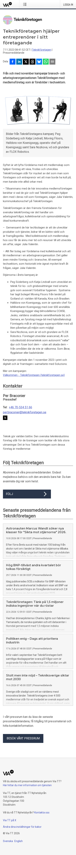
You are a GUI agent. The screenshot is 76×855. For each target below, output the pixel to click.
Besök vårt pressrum (23, 738)
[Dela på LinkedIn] (19, 62)
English (18, 841)
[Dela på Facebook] (12, 62)
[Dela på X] (26, 62)
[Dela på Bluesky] (39, 62)
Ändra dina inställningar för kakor (22, 826)
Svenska (8, 841)
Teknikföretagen (41, 49)
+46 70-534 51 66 (20, 407)
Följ (9, 494)
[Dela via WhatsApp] (46, 62)
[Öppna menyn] (26, 4)
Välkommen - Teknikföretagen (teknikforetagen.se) (34, 375)
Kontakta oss (41, 812)
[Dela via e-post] (52, 62)
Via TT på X (9, 820)
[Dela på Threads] (32, 62)
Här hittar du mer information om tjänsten (27, 785)
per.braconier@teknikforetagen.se (24, 412)
